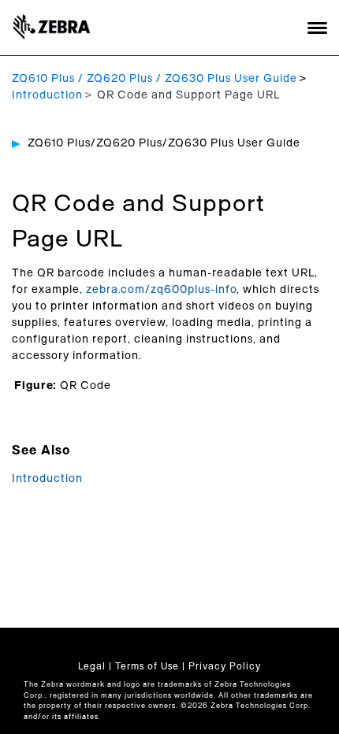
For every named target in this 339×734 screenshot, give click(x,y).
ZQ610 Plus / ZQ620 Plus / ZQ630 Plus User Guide (154, 78)
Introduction (47, 95)
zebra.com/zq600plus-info (161, 289)
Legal (92, 666)
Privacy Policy (224, 666)
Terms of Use (147, 666)
